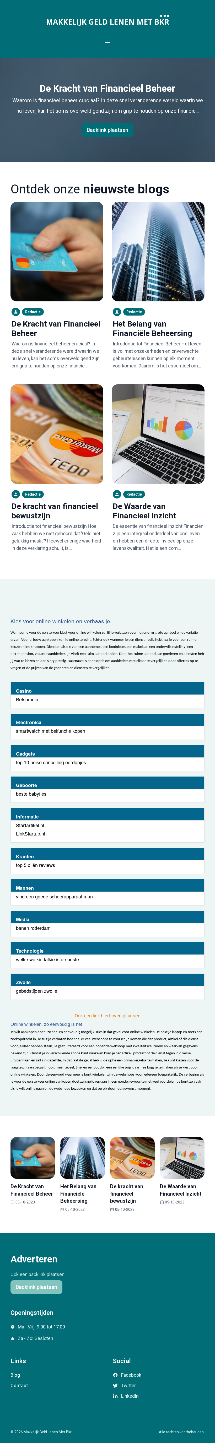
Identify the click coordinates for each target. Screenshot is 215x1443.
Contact (19, 1385)
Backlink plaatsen (107, 130)
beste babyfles (31, 793)
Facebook (131, 1375)
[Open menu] (107, 42)
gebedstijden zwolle (36, 990)
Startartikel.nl (30, 825)
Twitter (128, 1385)
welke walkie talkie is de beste (47, 959)
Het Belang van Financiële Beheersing (152, 328)
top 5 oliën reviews (35, 864)
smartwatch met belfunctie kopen (50, 730)
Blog (15, 1375)
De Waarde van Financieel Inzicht (144, 511)
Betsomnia (27, 699)
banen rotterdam (33, 927)
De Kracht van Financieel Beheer (107, 88)
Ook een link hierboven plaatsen (108, 1015)
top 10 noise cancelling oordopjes (51, 762)
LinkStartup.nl (30, 833)
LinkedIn (130, 1396)
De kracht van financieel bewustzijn (126, 1193)
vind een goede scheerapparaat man (54, 896)
